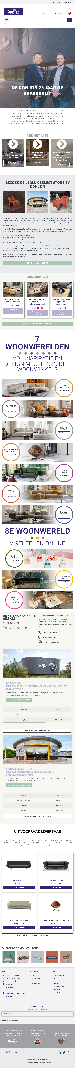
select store (64, 387)
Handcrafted (11, 449)
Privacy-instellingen (30, 1062)
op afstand (14, 599)
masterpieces (11, 451)
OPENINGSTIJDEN (57, 2)
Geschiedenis (36, 978)
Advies (14, 597)
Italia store (64, 514)
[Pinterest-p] (68, 1053)
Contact (68, 2)
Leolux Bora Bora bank (19, 920)
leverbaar (14, 557)
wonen (64, 429)
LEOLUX (64, 385)
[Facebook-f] (64, 1053)
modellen (64, 578)
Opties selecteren (19, 887)
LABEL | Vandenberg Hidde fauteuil (56, 920)
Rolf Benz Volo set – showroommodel (13, 300)
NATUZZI (64, 512)
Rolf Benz (11, 406)
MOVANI (11, 491)
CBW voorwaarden (59, 975)
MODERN (64, 427)
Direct (14, 555)
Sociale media (36, 984)
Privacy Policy (57, 989)
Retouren (56, 984)
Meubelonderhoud (59, 981)
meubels (64, 472)
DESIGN (64, 470)
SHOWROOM (64, 576)
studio (11, 493)
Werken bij (35, 981)
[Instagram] (59, 1053)
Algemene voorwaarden (60, 986)
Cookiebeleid (57, 992)
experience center (10, 408)
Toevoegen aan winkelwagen (13, 311)
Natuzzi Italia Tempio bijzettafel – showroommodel (62, 301)
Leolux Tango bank (19, 880)
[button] (7, 20)
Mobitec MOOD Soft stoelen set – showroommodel (37, 301)
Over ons (34, 975)
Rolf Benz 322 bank (56, 880)
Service (56, 978)
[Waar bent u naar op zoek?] (69, 20)
